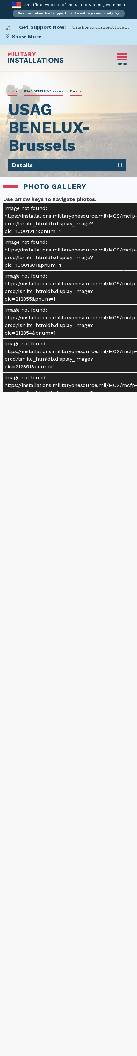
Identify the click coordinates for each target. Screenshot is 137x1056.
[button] (69, 13)
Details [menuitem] (22, 165)
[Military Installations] (35, 61)
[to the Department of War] (16, 5)
